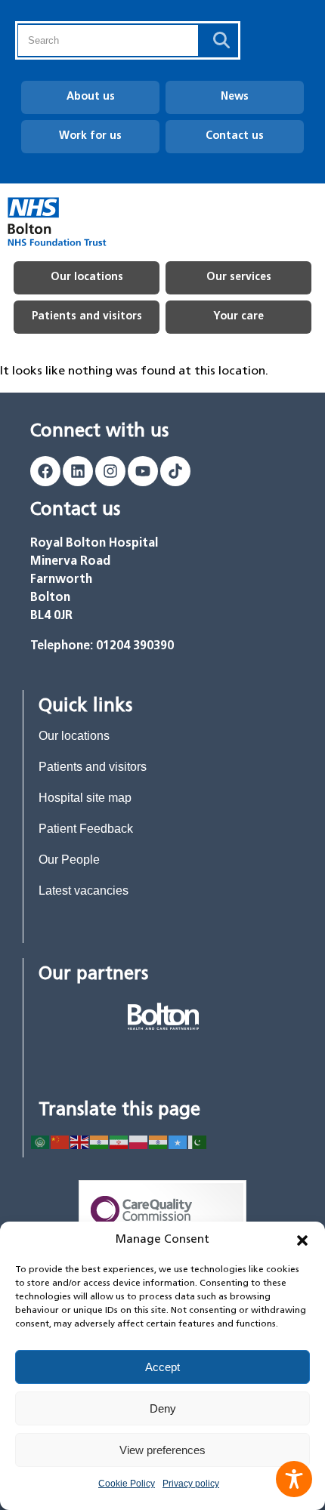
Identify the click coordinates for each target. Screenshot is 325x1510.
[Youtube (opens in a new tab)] (143, 471)
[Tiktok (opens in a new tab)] (175, 471)
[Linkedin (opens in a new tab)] (78, 471)
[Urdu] (198, 1141)
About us (91, 97)
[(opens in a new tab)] (163, 1016)
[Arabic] (41, 1141)
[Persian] (119, 1141)
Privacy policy (190, 1483)
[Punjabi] (159, 1141)
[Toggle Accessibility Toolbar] (294, 1479)
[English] (80, 1141)
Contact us (235, 136)
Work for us (90, 136)
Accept (162, 1367)
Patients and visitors (87, 316)
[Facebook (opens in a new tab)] (45, 471)
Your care (238, 316)
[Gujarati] (100, 1141)
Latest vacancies (83, 890)
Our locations (87, 277)
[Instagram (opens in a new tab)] (110, 471)
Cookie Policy (126, 1483)
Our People (69, 859)
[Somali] (178, 1141)
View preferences (162, 1450)
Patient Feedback (86, 828)
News (235, 97)
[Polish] (139, 1141)
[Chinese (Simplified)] (60, 1141)
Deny (163, 1408)
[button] (302, 1240)
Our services (238, 277)
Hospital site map (85, 797)
